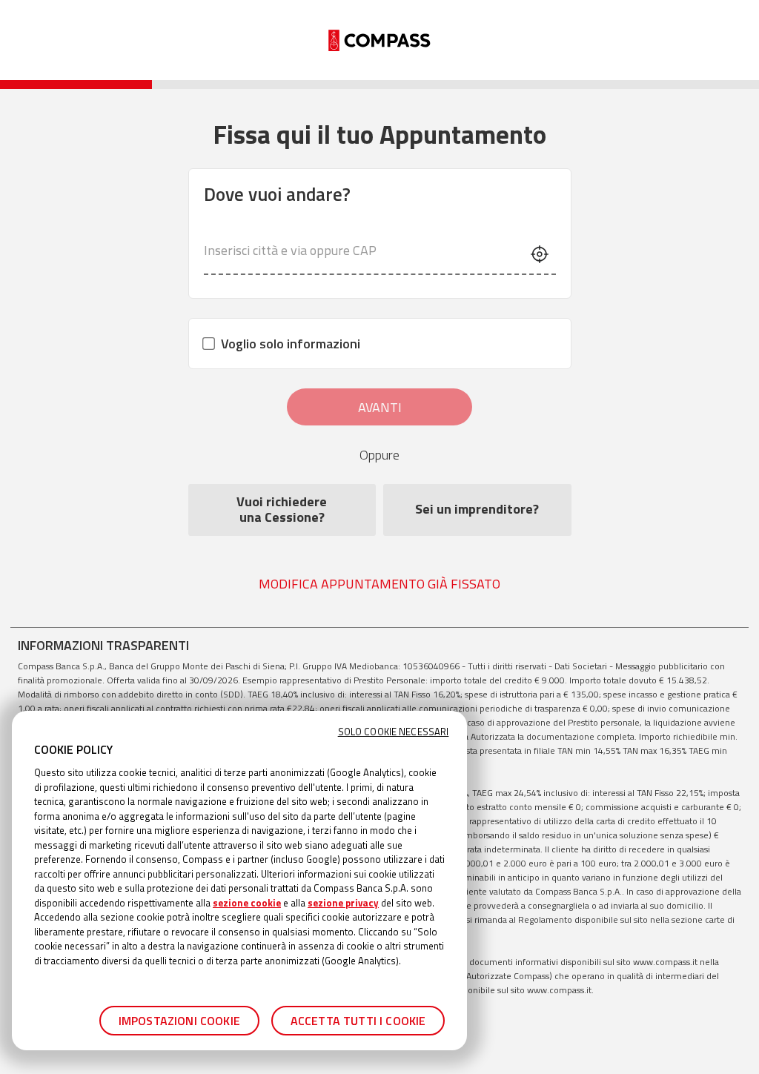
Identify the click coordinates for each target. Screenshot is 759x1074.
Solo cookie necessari (393, 732)
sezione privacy (343, 902)
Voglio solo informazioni (290, 344)
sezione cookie (247, 902)
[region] (239, 880)
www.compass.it (665, 962)
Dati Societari (580, 666)
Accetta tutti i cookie (358, 1021)
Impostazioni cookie (179, 1021)
